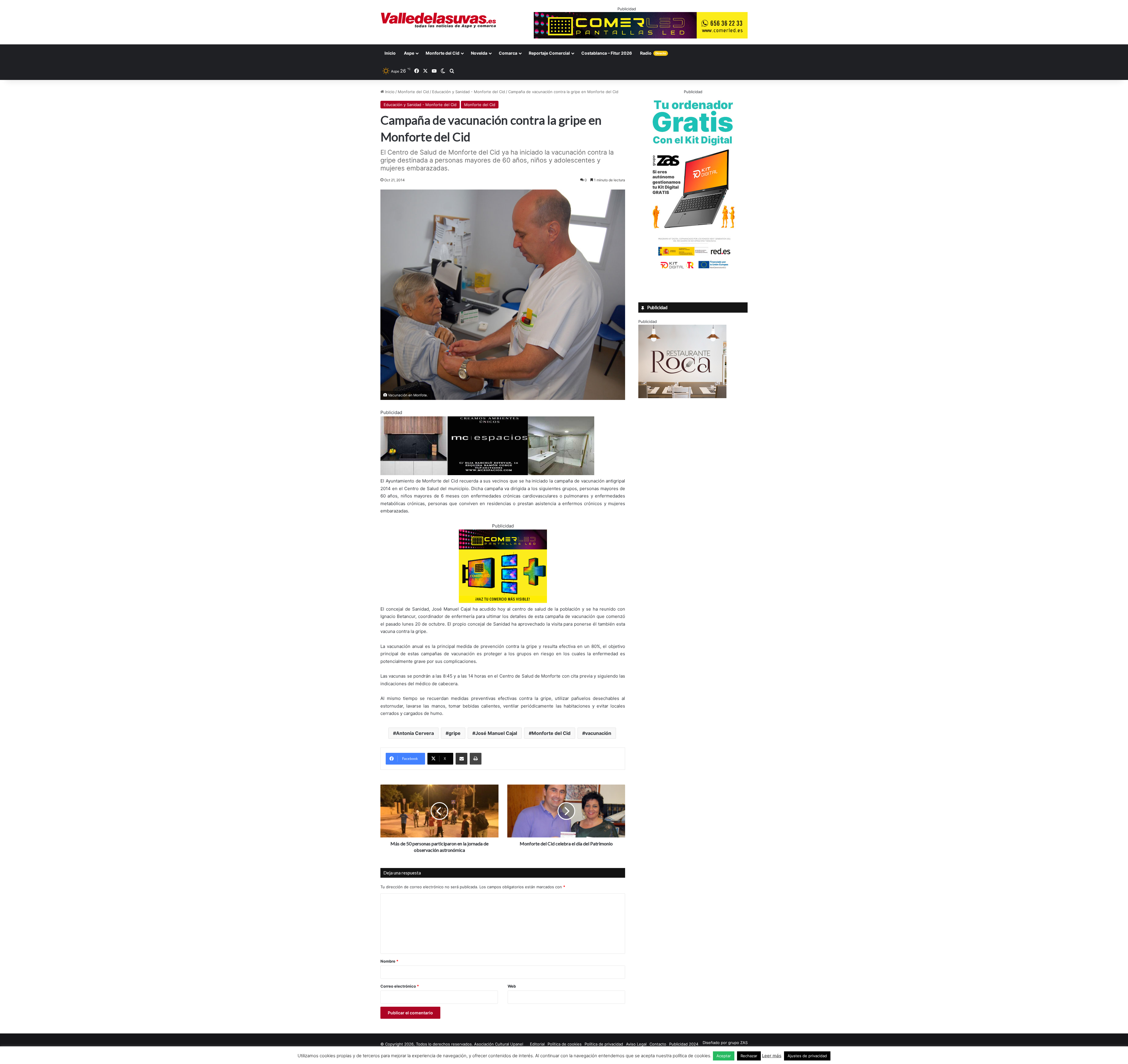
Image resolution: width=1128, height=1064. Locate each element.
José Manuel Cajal (496, 733)
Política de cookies (565, 1044)
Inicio (390, 53)
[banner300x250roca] (682, 396)
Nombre (389, 961)
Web (512, 986)
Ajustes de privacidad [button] (807, 1055)
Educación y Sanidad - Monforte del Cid (468, 91)
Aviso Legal (636, 1044)
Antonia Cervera (415, 733)
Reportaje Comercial (549, 53)
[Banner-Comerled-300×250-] (503, 601)
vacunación (598, 733)
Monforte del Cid (442, 53)
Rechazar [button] (749, 1055)
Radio (653, 53)
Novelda (479, 53)
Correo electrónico (399, 986)
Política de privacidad (604, 1044)
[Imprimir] (475, 759)
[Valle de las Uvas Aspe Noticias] (438, 20)
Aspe (409, 53)
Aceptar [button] (723, 1055)
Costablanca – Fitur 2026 (606, 53)
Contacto (657, 1044)
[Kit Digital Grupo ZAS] (693, 269)
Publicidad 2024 (683, 1044)
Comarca (508, 53)
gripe (455, 733)
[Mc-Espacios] (487, 473)
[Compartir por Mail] (461, 759)
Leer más (771, 1055)
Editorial (537, 1044)
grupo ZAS (738, 1042)
